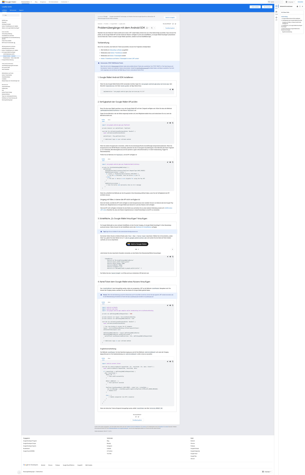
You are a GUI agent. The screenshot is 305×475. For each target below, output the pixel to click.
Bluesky (109, 443)
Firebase (193, 446)
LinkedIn (109, 448)
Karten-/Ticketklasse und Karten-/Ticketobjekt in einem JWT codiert (120, 58)
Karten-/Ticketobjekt (115, 55)
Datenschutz (39, 471)
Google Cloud (194, 453)
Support (21, 10)
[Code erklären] (170, 89)
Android (193, 441)
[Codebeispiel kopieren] (173, 256)
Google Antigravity (195, 451)
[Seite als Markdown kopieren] (152, 28)
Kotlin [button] (103, 119)
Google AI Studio (195, 448)
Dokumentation (25, 2)
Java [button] (109, 119)
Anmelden (300, 2)
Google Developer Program (30, 441)
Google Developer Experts (29, 446)
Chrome (193, 443)
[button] (10, 38)
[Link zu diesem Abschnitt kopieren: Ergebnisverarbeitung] (117, 349)
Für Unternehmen (53, 2)
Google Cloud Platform (68, 465)
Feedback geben (170, 28)
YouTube (109, 453)
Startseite (100, 23)
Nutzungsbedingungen (29, 471)
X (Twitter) (109, 451)
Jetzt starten (255, 7)
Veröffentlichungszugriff (142, 68)
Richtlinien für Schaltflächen (143, 227)
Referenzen (13, 10)
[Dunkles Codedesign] (173, 89)
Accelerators (26, 448)
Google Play (194, 456)
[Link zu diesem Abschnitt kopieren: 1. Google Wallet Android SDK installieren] (134, 77)
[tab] (103, 120)
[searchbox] (10, 15)
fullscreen (300, 6)
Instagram (109, 446)
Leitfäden (4, 10)
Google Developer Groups (29, 443)
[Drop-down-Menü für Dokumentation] (32, 2)
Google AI (80, 465)
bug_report (297, 6)
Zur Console (267, 7)
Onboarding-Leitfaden (116, 50)
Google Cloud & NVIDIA (28, 451)
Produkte (106, 23)
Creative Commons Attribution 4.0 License (136, 426)
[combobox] (275, 1)
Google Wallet (113, 23)
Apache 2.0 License (163, 426)
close (302, 6)
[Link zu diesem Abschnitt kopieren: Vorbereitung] (110, 43)
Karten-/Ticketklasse (116, 53)
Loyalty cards (7, 7)
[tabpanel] (137, 133)
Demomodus (115, 66)
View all (192, 458)
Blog (36, 2)
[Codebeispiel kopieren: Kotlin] (172, 123)
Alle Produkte (88, 465)
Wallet (13, 2)
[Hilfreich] (173, 24)
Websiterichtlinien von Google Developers (118, 428)
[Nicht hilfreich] (175, 24)
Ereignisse (43, 2)
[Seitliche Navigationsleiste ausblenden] (19, 472)
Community (64, 2)
